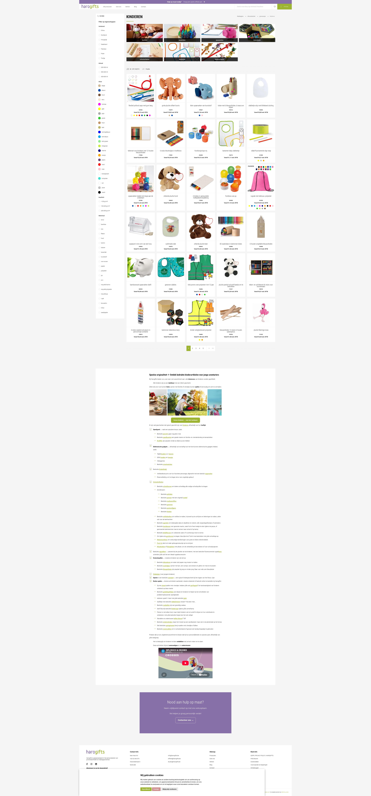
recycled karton (105, 284)
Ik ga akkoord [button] (146, 789)
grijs (103, 113)
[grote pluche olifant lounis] (171, 96)
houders (163, 454)
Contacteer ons (184, 720)
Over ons (118, 6)
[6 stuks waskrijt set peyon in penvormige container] (140, 318)
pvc (102, 280)
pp (102, 275)
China (103, 30)
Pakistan (103, 49)
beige (103, 85)
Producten (213, 755)
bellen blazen (178, 618)
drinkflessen (167, 533)
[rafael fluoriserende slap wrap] (261, 141)
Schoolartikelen (158, 482)
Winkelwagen (255, 768)
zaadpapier (104, 312)
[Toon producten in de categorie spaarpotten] (219, 33)
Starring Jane (285, 792)
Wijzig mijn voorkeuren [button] (170, 789)
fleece (103, 233)
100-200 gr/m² (105, 206)
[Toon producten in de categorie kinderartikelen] (219, 52)
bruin (103, 95)
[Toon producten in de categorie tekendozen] (257, 33)
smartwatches (167, 464)
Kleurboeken (161, 547)
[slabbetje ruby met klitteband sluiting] (261, 94)
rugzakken (162, 551)
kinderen (185, 425)
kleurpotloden (167, 569)
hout (103, 123)
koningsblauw (106, 132)
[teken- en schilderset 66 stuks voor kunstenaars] (261, 273)
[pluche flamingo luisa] (261, 318)
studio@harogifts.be (174, 762)
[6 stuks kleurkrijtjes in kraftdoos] (171, 139)
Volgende (208, 348)
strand (164, 585)
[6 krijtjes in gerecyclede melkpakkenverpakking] (201, 184)
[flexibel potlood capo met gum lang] (140, 96)
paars (103, 160)
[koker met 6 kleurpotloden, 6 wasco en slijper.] (231, 94)
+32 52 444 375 (134, 758)
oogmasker (208, 474)
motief (185, 498)
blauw (103, 90)
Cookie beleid (254, 762)
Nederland (104, 44)
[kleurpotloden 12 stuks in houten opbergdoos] (231, 318)
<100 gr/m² (104, 201)
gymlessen (169, 536)
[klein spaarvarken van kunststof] (201, 96)
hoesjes (170, 457)
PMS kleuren (254, 758)
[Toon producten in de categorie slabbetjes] (182, 52)
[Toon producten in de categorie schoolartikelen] (144, 52)
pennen (169, 498)
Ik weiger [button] (156, 789)
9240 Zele (133, 765)
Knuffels (159, 441)
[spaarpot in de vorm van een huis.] (140, 232)
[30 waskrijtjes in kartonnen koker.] (231, 232)
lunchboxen (166, 526)
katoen (103, 247)
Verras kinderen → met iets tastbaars (185, 420)
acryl (102, 220)
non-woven (104, 261)
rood (103, 164)
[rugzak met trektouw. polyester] (261, 187)
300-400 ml (104, 72)
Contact (143, 6)
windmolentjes (167, 622)
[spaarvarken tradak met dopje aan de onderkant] (140, 186)
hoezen (171, 454)
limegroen (105, 146)
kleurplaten (170, 547)
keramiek (103, 252)
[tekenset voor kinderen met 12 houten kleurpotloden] (140, 139)
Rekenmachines (162, 540)
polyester (104, 271)
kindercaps (174, 609)
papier (103, 266)
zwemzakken (167, 629)
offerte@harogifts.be (174, 758)
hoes (220, 551)
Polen (102, 53)
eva (102, 229)
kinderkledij (163, 469)
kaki (103, 127)
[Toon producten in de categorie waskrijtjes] (182, 33)
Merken (127, 6)
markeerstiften (171, 501)
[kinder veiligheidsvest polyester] (201, 320)
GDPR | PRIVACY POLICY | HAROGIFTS (262, 755)
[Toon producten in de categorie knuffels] (144, 33)
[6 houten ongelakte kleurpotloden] (261, 232)
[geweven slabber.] (171, 273)
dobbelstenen (175, 602)
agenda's (166, 523)
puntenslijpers (171, 508)
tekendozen (166, 562)
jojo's (185, 598)
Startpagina (240, 16)
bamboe (103, 224)
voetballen (166, 605)
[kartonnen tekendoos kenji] (171, 318)
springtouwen (170, 625)
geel (103, 109)
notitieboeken (167, 516)
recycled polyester (106, 289)
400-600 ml (104, 76)
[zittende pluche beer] (201, 232)
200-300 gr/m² (105, 210)
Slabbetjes (156, 574)
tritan (102, 308)
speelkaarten (167, 437)
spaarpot (171, 578)
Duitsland (104, 35)
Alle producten (107, 6)
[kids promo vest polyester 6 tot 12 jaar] (201, 275)
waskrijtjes (166, 566)
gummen (170, 505)
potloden (169, 494)
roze (103, 169)
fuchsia (104, 104)
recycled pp (104, 294)
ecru (103, 99)
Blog (135, 6)
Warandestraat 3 (135, 762)
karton (103, 243)
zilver (103, 187)
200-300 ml (104, 67)
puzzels (165, 434)
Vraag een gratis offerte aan (193, 2)
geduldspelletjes (168, 592)
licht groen (105, 141)
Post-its (159, 543)
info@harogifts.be (173, 755)
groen (103, 118)
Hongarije (104, 39)
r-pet (102, 298)
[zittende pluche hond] (171, 184)
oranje (104, 155)
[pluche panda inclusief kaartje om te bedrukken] (231, 273)
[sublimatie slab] (171, 232)
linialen (169, 512)
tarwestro (104, 303)
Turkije (103, 58)
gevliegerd (194, 585)
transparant (105, 174)
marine (104, 150)
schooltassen (167, 486)
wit (103, 183)
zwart (103, 192)
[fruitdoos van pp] (231, 184)
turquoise (104, 178)
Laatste (212, 348)
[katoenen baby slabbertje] (231, 139)
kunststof (104, 257)
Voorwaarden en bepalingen (259, 765)
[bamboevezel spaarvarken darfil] (140, 273)
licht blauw (105, 136)
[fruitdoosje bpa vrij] (201, 139)
